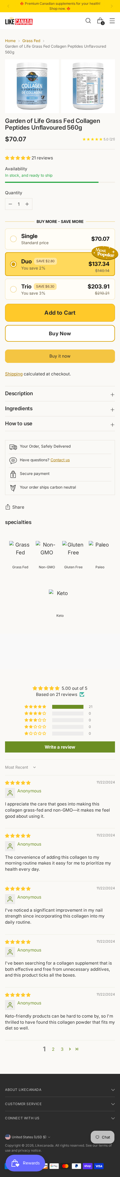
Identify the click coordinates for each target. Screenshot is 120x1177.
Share (18, 507)
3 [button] (62, 1049)
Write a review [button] (60, 747)
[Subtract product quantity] (27, 204)
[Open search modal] (88, 20)
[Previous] (8, 6)
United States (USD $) (29, 1137)
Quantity (13, 192)
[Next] (111, 6)
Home (10, 40)
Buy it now (60, 356)
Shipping (14, 374)
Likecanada (44, 1145)
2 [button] (53, 1049)
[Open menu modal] (112, 20)
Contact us (60, 460)
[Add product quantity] (10, 204)
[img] (17, 782)
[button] (18, 158)
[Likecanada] (19, 21)
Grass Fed (31, 40)
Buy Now (60, 333)
